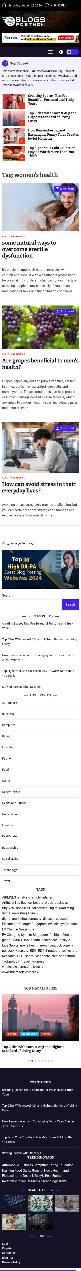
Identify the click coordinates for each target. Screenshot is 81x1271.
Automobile (9, 702)
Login (5, 1243)
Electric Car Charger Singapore (24, 924)
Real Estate (9, 836)
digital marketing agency (20, 913)
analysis (24, 897)
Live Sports (10, 945)
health (35, 940)
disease (48, 919)
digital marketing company (21, 919)
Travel (6, 881)
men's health (29, 945)
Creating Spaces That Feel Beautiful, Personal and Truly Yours (51, 100)
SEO (20, 956)
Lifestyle (7, 825)
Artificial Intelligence (17, 903)
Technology (9, 870)
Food (5, 769)
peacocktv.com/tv (15, 951)
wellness (37, 961)
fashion (55, 935)
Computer (8, 725)
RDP (33, 951)
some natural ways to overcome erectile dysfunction (29, 249)
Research (9, 956)
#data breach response (41, 75)
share (29, 956)
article (36, 897)
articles (47, 897)
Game (6, 780)
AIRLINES (9, 897)
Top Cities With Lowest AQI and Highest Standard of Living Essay (52, 117)
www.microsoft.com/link (20, 972)
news (44, 945)
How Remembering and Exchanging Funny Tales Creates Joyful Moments (53, 134)
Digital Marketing (61, 908)
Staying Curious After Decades (21, 686)
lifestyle (64, 940)
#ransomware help (63, 80)
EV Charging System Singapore (25, 935)
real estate (69, 951)
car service (39, 908)
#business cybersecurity (47, 71)
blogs (49, 903)
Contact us (9, 1253)
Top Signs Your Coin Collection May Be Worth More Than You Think (51, 152)
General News (11, 792)
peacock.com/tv (61, 945)
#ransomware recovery (18, 85)
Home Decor (10, 814)
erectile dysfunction (62, 924)
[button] (8, 1032)
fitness (67, 935)
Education (8, 747)
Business (8, 714)
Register (7, 1248)
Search (7, 595)
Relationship (10, 847)
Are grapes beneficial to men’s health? (40, 363)
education (63, 919)
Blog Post (8, 1257)
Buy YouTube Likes (16, 908)
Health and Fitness (13, 236)
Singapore (42, 956)
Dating (6, 736)
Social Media (10, 858)
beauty (38, 903)
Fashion (7, 758)
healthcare (49, 940)
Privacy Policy (11, 1262)
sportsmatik (67, 956)
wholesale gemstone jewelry (22, 967)
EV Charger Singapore (18, 929)
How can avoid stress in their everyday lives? (39, 487)
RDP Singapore (49, 951)
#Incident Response (16, 71)
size (54, 956)
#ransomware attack (35, 80)
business (61, 903)
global (6, 940)
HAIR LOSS (21, 940)
